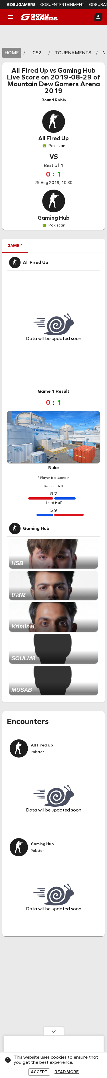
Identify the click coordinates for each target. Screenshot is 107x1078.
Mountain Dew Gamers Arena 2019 (53, 87)
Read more (66, 1072)
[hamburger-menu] (10, 17)
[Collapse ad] (53, 1031)
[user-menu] (98, 17)
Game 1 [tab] (15, 245)
